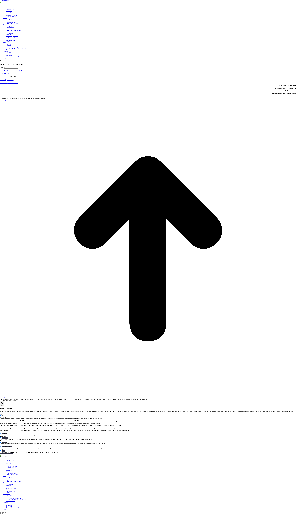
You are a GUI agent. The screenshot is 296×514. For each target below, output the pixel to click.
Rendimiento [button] (3, 436)
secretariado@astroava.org (7, 80)
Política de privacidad (5, 100)
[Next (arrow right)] (2, 513)
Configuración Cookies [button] (5, 400)
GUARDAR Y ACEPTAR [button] (6, 453)
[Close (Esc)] (0, 512)
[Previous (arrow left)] (0, 513)
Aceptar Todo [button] (15, 400)
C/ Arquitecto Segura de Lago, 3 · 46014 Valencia (13, 70)
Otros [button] (1, 449)
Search (1, 61)
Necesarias (4, 416)
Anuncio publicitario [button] (5, 445)
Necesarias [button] (2, 414)
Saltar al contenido (4, 0)
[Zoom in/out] (5, 512)
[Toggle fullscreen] (3, 512)
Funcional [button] (2, 432)
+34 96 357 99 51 (4, 73)
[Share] (2, 512)
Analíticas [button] (2, 440)
